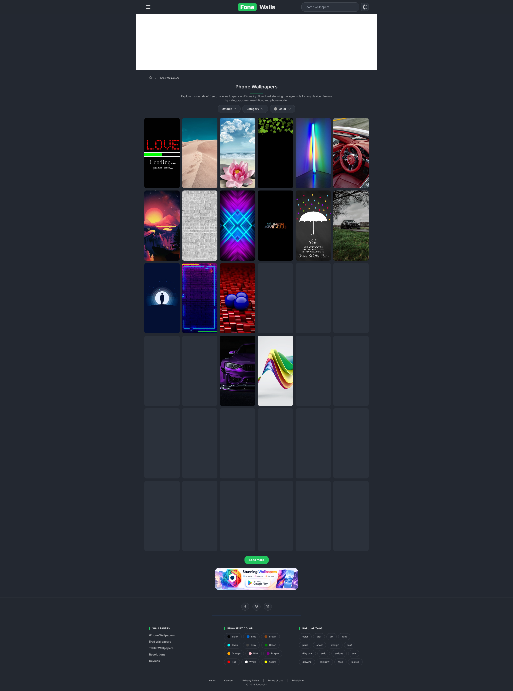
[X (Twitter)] (268, 607)
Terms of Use (275, 680)
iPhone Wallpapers (162, 635)
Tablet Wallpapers (161, 648)
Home (212, 680)
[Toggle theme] (365, 7)
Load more (256, 559)
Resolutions (157, 654)
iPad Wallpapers (160, 641)
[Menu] (148, 7)
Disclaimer (298, 680)
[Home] (150, 77)
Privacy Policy (250, 680)
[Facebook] (245, 607)
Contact (229, 680)
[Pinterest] (256, 607)
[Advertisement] (256, 42)
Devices (154, 661)
